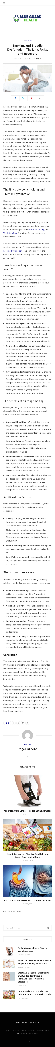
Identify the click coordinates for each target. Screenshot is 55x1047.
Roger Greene (28, 749)
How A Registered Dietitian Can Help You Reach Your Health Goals (27, 855)
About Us (34, 1023)
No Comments (35, 58)
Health (28, 41)
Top (28, 1041)
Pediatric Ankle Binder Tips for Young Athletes (27, 810)
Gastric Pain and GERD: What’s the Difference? (27, 900)
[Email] (40, 98)
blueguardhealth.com (27, 1034)
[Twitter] (23, 98)
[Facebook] (15, 98)
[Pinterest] (32, 98)
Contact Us (21, 1023)
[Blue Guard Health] (27, 18)
